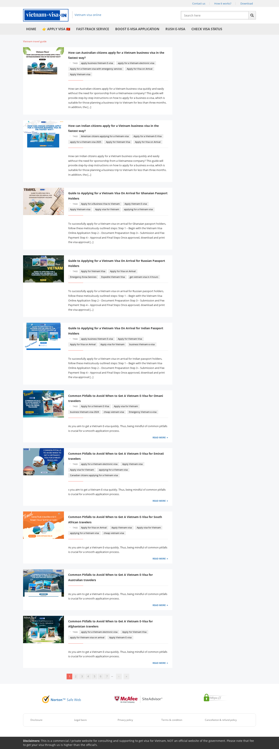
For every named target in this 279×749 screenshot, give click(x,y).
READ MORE (159, 437)
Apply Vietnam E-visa (136, 203)
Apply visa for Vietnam (107, 209)
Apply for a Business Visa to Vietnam (100, 203)
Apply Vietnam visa (80, 74)
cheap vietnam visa (114, 411)
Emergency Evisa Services (83, 276)
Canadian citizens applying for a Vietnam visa (94, 475)
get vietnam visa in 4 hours (144, 276)
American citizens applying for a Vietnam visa (105, 136)
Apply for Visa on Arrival (139, 68)
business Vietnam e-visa (142, 344)
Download (246, 3)
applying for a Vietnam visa (138, 209)
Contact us (198, 3)
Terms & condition (171, 720)
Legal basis (80, 720)
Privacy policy (125, 720)
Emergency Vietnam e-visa (142, 411)
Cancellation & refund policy (221, 720)
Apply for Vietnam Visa (118, 141)
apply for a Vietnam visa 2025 (85, 141)
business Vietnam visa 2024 (84, 411)
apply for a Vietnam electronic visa (136, 63)
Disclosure (36, 720)
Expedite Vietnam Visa (113, 276)
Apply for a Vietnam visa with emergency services (96, 68)
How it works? (222, 3)
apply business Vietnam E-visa (97, 63)
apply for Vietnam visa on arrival (87, 637)
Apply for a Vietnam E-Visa (148, 136)
